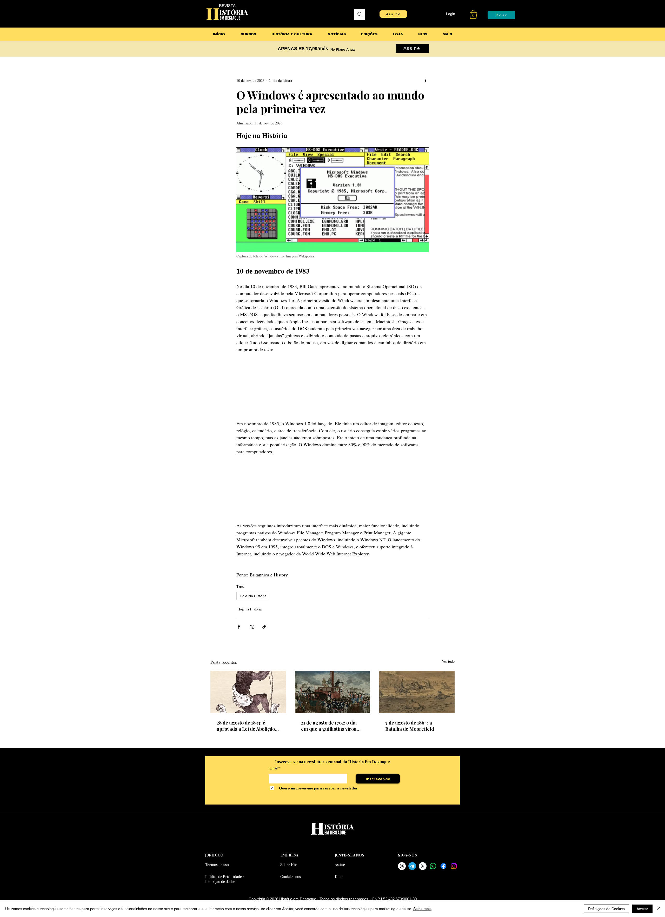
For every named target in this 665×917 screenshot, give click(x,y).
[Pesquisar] (359, 14)
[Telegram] (412, 866)
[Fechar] (659, 909)
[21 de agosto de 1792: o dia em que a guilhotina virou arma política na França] (332, 692)
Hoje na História (249, 609)
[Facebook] (443, 866)
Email (274, 768)
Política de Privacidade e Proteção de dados (224, 879)
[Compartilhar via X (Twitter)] (251, 626)
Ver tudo (448, 661)
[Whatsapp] (433, 866)
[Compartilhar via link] (264, 626)
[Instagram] (454, 866)
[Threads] (402, 866)
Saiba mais (422, 908)
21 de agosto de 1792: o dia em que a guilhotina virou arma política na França (329, 726)
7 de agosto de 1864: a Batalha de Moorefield (409, 726)
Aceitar (642, 908)
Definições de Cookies (606, 908)
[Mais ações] (425, 80)
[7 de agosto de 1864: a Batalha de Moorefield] (417, 692)
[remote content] (332, 386)
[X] (423, 866)
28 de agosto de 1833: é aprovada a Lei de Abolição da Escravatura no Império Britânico (246, 726)
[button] (473, 14)
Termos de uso (217, 864)
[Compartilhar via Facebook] (238, 626)
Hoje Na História (253, 596)
